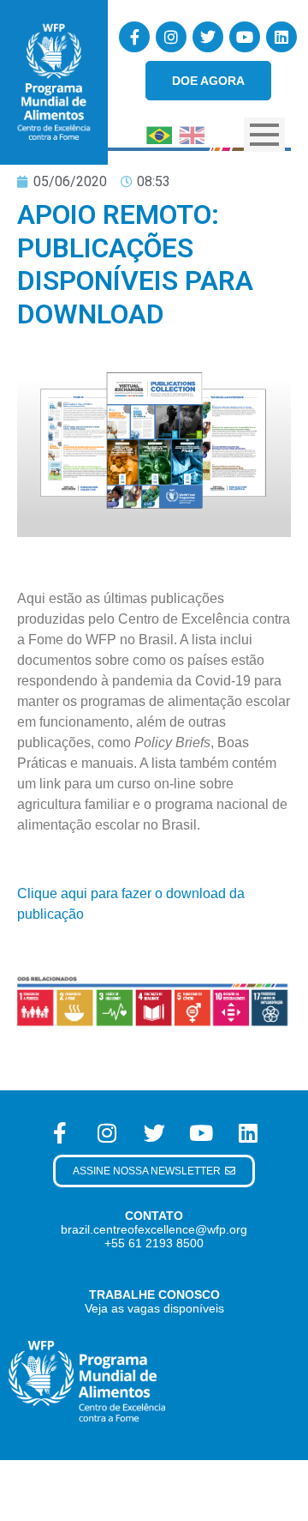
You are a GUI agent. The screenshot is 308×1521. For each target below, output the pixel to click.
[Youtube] (244, 36)
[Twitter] (207, 36)
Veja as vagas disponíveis (154, 1308)
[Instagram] (171, 36)
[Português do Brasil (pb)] (159, 133)
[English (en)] (191, 133)
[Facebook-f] (134, 36)
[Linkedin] (281, 36)
